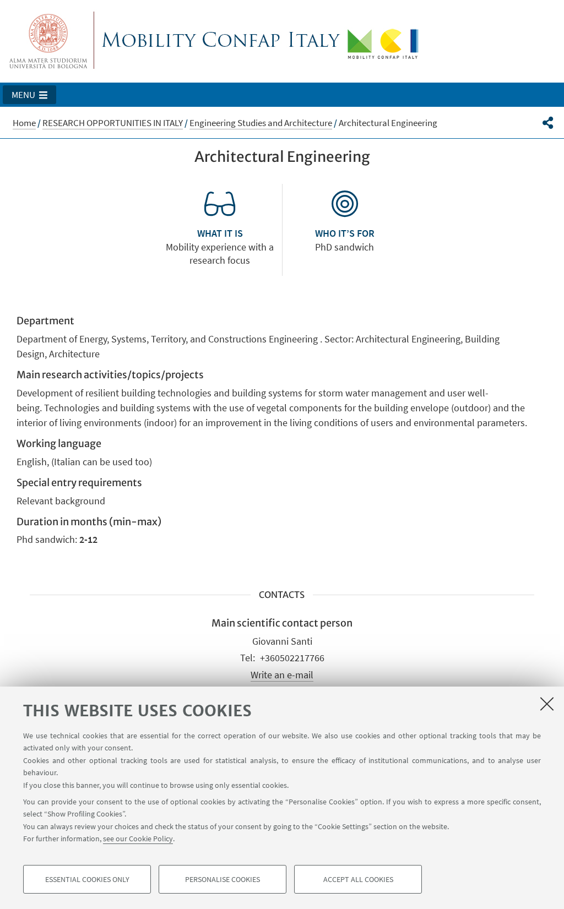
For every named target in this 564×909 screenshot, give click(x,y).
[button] (29, 94)
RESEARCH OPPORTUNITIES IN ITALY (112, 123)
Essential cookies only (87, 879)
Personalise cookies (222, 879)
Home (24, 123)
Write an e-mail (282, 674)
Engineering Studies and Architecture (260, 123)
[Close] (547, 703)
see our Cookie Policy (138, 838)
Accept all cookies (358, 879)
